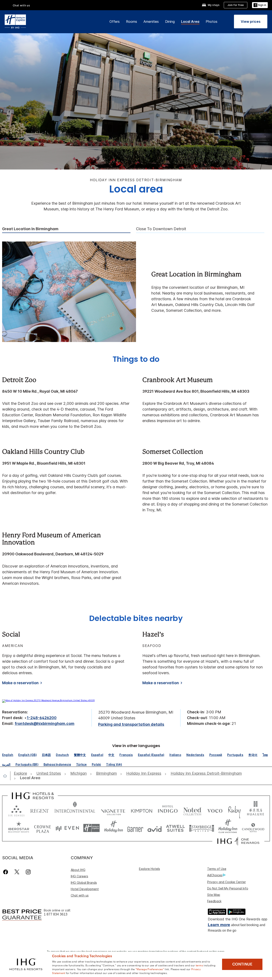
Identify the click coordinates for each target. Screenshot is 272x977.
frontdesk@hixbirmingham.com (44, 723)
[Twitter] (17, 872)
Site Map (213, 895)
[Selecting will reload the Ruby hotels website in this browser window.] (234, 810)
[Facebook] (6, 872)
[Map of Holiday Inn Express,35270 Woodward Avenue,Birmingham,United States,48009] (48, 700)
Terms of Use (216, 869)
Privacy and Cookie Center (226, 882)
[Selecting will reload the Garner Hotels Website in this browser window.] (135, 828)
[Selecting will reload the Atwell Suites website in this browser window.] (175, 828)
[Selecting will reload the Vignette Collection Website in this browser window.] (113, 810)
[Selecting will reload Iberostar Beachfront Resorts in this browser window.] (18, 828)
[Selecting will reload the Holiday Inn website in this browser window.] (113, 828)
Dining (170, 21)
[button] (260, 5)
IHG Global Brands (84, 882)
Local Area (190, 21)
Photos (211, 21)
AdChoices (214, 875)
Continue (242, 964)
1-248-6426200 (42, 718)
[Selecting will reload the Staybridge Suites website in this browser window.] (201, 828)
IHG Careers (79, 876)
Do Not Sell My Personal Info (227, 888)
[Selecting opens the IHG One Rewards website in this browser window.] (238, 841)
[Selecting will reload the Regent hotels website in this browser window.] (39, 810)
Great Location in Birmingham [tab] (30, 229)
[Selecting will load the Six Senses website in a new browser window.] (16, 810)
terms (199, 965)
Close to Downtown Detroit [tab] (161, 229)
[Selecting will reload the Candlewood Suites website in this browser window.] (253, 828)
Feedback (214, 901)
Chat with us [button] (21, 5)
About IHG (78, 870)
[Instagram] (28, 872)
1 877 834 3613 (55, 914)
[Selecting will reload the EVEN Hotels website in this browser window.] (67, 828)
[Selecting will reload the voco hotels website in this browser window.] (214, 810)
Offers (114, 21)
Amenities (151, 21)
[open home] (6, 775)
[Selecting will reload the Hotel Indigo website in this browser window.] (168, 810)
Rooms (131, 21)
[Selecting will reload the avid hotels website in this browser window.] (154, 828)
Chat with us (80, 895)
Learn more (219, 924)
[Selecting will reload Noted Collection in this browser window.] (192, 810)
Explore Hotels (149, 869)
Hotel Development (85, 889)
